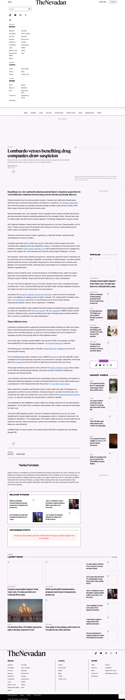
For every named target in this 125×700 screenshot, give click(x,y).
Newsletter (24, 88)
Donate (113, 2)
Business (11, 31)
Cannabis (24, 31)
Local (41, 113)
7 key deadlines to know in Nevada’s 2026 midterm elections (94, 607)
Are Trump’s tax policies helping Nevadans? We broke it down (54, 517)
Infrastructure (25, 45)
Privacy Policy (37, 695)
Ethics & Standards (12, 695)
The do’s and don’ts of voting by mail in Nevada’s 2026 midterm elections (95, 635)
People (11, 74)
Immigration (12, 45)
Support (22, 695)
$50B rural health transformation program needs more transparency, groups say (19, 504)
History (11, 72)
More (94, 661)
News (22, 72)
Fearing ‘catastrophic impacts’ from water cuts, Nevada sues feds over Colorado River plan (103, 284)
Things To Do (25, 74)
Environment (24, 39)
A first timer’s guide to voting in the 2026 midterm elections (93, 621)
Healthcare (12, 42)
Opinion (23, 85)
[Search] (29, 9)
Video (10, 85)
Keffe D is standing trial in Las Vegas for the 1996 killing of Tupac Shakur (98, 460)
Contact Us (12, 95)
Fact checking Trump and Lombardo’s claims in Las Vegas (19, 517)
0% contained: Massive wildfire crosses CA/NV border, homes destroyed (98, 442)
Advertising (12, 100)
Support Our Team (110, 670)
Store (10, 90)
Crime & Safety (25, 33)
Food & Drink (25, 69)
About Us (11, 88)
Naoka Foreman (12, 166)
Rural (22, 53)
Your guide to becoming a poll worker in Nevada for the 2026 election (96, 331)
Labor (10, 48)
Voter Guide (59, 113)
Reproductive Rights (13, 687)
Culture (11, 69)
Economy (11, 36)
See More (114, 557)
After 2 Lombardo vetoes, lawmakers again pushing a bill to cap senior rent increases (55, 504)
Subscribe (102, 2)
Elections (11, 39)
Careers (29, 695)
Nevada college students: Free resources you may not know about (96, 347)
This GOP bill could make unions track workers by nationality (98, 423)
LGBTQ (23, 48)
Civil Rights (12, 33)
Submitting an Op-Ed (111, 673)
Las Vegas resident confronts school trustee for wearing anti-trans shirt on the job (97, 405)
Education (24, 36)
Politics (23, 50)
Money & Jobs (13, 50)
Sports (11, 58)
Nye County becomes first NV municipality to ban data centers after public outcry (97, 386)
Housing (23, 42)
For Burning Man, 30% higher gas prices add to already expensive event (96, 315)
